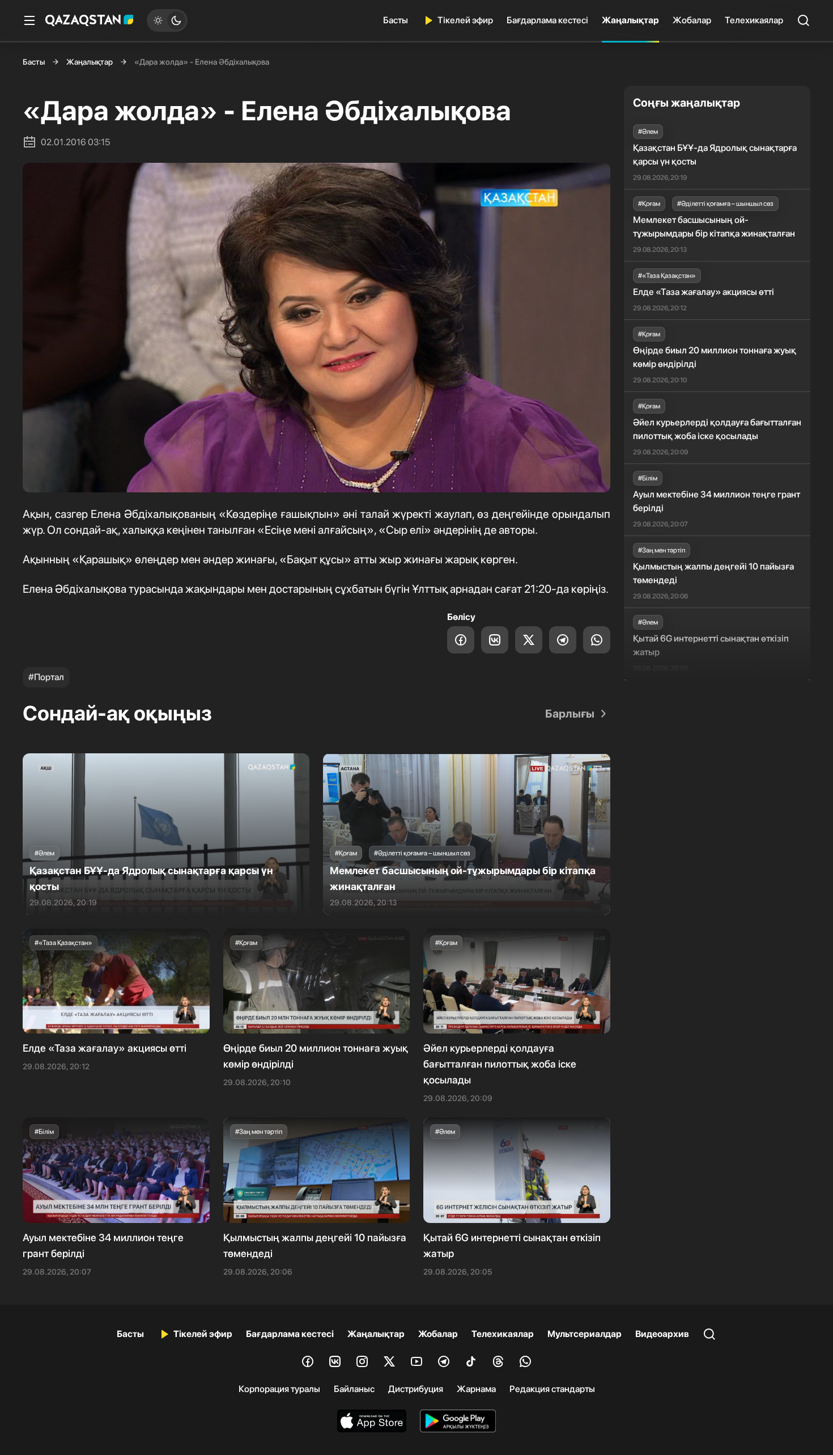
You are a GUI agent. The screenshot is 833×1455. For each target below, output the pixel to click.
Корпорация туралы (279, 1389)
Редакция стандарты (552, 1389)
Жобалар (692, 20)
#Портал (46, 677)
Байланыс (354, 1389)
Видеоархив (662, 1334)
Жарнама (476, 1389)
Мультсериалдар (584, 1334)
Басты (395, 20)
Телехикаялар (754, 20)
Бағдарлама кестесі (547, 20)
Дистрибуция (415, 1389)
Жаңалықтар (630, 20)
